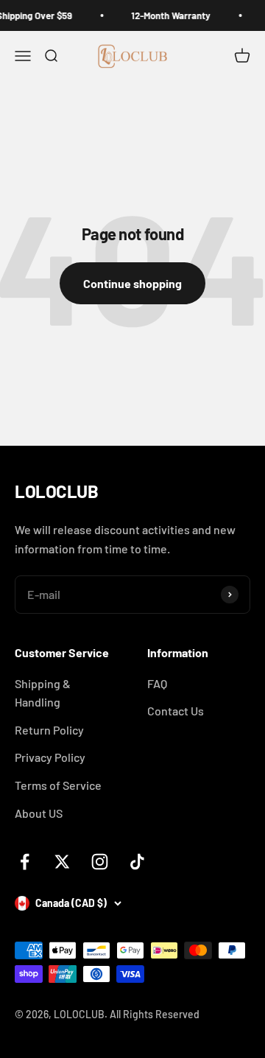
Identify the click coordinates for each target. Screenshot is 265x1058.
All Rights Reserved (154, 1014)
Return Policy (49, 730)
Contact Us (175, 711)
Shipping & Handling (43, 693)
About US (39, 813)
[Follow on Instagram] (100, 862)
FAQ (157, 683)
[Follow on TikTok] (137, 862)
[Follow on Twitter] (62, 862)
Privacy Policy (50, 757)
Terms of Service (58, 785)
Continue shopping (132, 283)
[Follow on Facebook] (25, 862)
